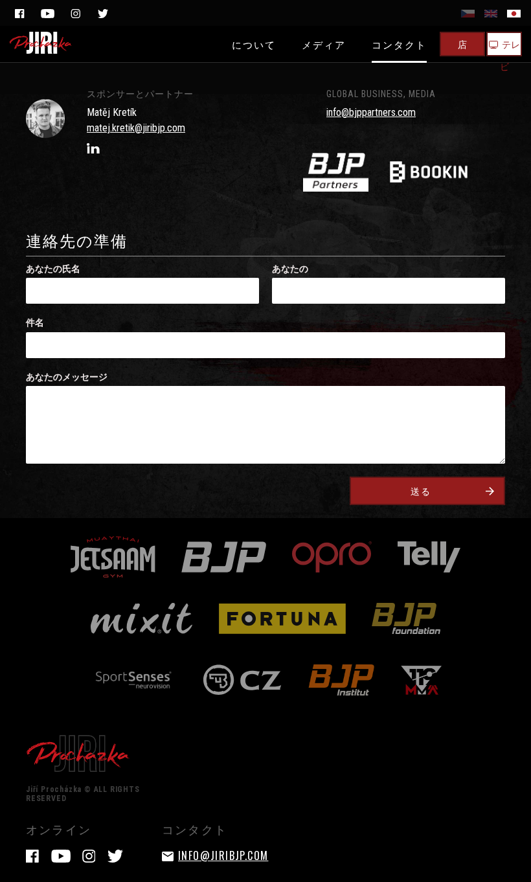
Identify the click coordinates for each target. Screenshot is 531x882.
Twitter (103, 14)
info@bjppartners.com (371, 112)
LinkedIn (93, 148)
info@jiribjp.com (223, 855)
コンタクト (399, 44)
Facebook (19, 14)
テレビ (510, 46)
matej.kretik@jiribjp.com (136, 128)
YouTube (47, 14)
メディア (324, 44)
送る (421, 490)
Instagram (75, 14)
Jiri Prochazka (41, 43)
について (254, 44)
